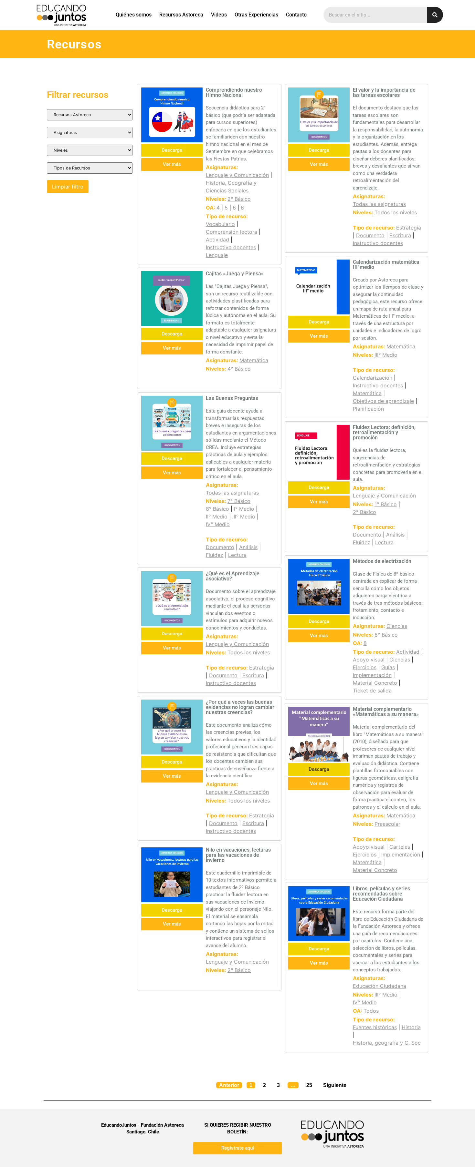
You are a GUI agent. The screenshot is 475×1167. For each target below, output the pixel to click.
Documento (370, 235)
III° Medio (386, 355)
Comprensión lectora (231, 232)
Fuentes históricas (375, 1027)
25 (310, 1084)
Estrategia (408, 227)
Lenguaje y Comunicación (237, 175)
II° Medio (216, 516)
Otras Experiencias (256, 15)
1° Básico (386, 504)
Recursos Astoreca (181, 15)
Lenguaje (217, 255)
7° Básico (238, 501)
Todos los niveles (396, 212)
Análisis (248, 547)
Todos (371, 1011)
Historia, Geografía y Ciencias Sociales (231, 186)
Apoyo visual (369, 659)
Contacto (296, 15)
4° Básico (239, 368)
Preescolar (387, 824)
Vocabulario (220, 224)
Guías (388, 667)
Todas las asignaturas (379, 204)
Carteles (399, 847)
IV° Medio (218, 524)
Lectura (237, 555)
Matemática (253, 360)
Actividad (217, 239)
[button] (319, 769)
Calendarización (372, 377)
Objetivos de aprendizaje (383, 401)
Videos (219, 15)
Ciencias (396, 626)
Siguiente (334, 1085)
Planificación (368, 408)
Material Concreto (375, 683)
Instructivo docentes (231, 247)
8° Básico (217, 509)
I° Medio (244, 509)
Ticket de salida (372, 690)
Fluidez (214, 555)
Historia (411, 1027)
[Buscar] (435, 15)
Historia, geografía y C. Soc (387, 1042)
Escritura (400, 235)
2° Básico (239, 199)
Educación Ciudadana (379, 986)
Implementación (372, 675)
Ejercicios (364, 667)
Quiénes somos (134, 15)
